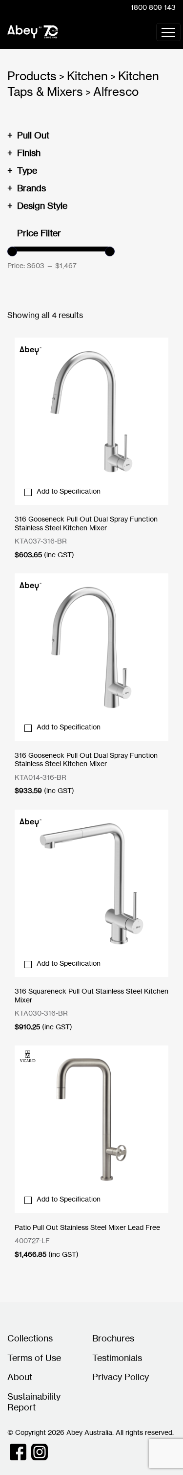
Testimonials (117, 1357)
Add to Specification (69, 491)
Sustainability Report (34, 1402)
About (19, 1376)
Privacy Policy (120, 1376)
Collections (30, 1338)
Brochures (113, 1338)
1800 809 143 (153, 7)
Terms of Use (34, 1357)
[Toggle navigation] (168, 32)
